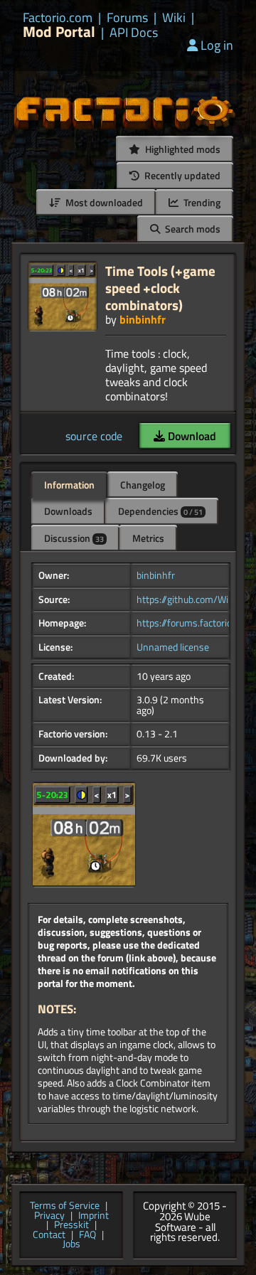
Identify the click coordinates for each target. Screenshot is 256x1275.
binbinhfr (142, 319)
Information (69, 484)
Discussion (74, 537)
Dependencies (160, 510)
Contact (49, 1235)
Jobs (71, 1244)
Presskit (71, 1225)
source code (93, 435)
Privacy (49, 1216)
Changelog (142, 484)
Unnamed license (173, 647)
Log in (217, 45)
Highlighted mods (181, 149)
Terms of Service (65, 1206)
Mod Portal (59, 31)
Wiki (174, 17)
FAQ (87, 1235)
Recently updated (181, 175)
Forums (127, 17)
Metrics (148, 537)
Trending (200, 202)
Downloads (68, 510)
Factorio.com (57, 17)
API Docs (134, 32)
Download (190, 435)
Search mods (191, 228)
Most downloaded (103, 202)
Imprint (93, 1216)
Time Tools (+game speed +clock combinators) (160, 287)
